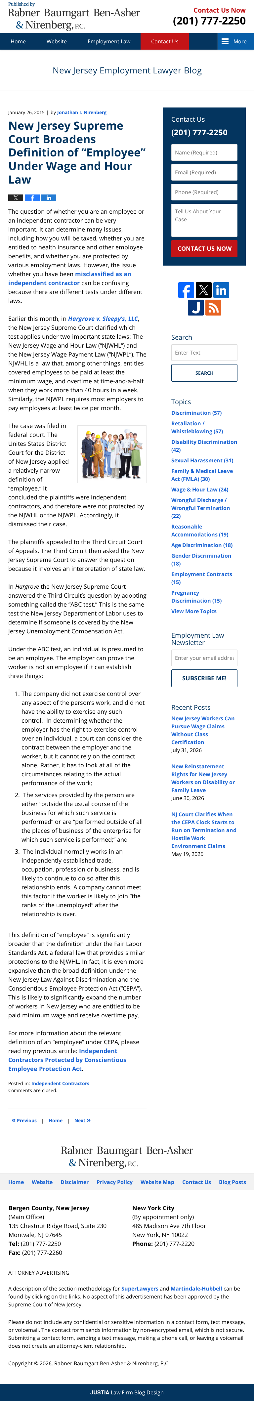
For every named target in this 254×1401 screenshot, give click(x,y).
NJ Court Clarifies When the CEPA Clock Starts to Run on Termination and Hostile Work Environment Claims (203, 830)
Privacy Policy (115, 1182)
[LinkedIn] (221, 290)
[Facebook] (186, 290)
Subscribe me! (204, 678)
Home (18, 41)
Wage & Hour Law (199, 489)
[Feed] (213, 308)
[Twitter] (204, 290)
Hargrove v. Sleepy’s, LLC (103, 318)
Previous (24, 1119)
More (240, 41)
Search (204, 373)
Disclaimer (75, 1182)
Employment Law (109, 41)
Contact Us (165, 41)
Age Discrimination (202, 545)
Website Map (157, 1182)
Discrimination (196, 412)
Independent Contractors (60, 1083)
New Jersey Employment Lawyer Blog (74, 16)
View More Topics (194, 611)
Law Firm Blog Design (127, 1392)
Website (57, 41)
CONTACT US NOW (205, 248)
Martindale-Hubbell (196, 1288)
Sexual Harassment (202, 460)
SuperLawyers (139, 1288)
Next (82, 1119)
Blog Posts (232, 1182)
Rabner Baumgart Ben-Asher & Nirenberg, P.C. (112, 1363)
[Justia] (196, 308)
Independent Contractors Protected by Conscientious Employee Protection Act (67, 1060)
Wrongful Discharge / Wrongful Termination (200, 508)
